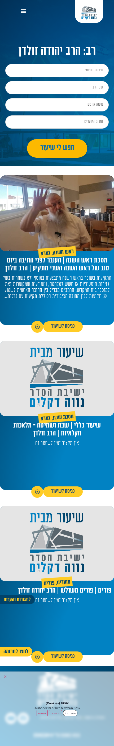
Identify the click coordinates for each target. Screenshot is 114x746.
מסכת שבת (63, 418)
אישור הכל (70, 713)
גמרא (45, 253)
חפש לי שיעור (57, 148)
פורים (49, 584)
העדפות (42, 713)
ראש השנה (63, 253)
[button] (23, 10)
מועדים (64, 583)
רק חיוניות (55, 713)
